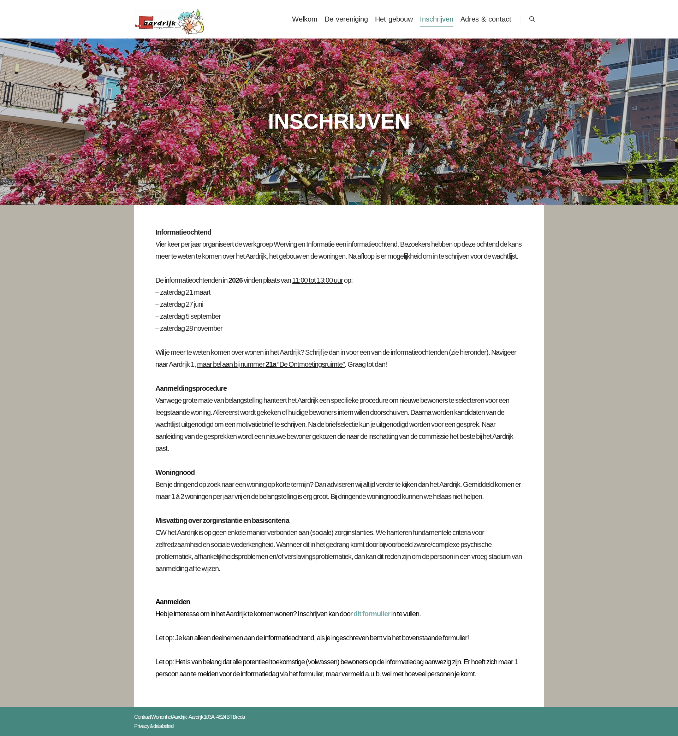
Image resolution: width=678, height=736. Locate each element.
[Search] (532, 19)
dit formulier (371, 614)
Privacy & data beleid (153, 726)
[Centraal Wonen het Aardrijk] (169, 19)
